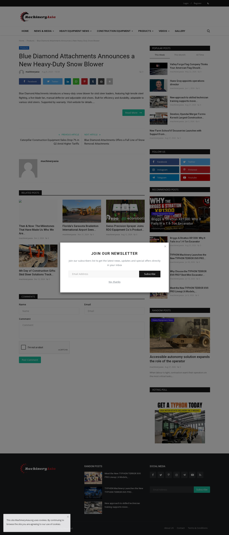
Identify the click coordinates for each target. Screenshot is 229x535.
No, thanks (115, 281)
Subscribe (149, 274)
